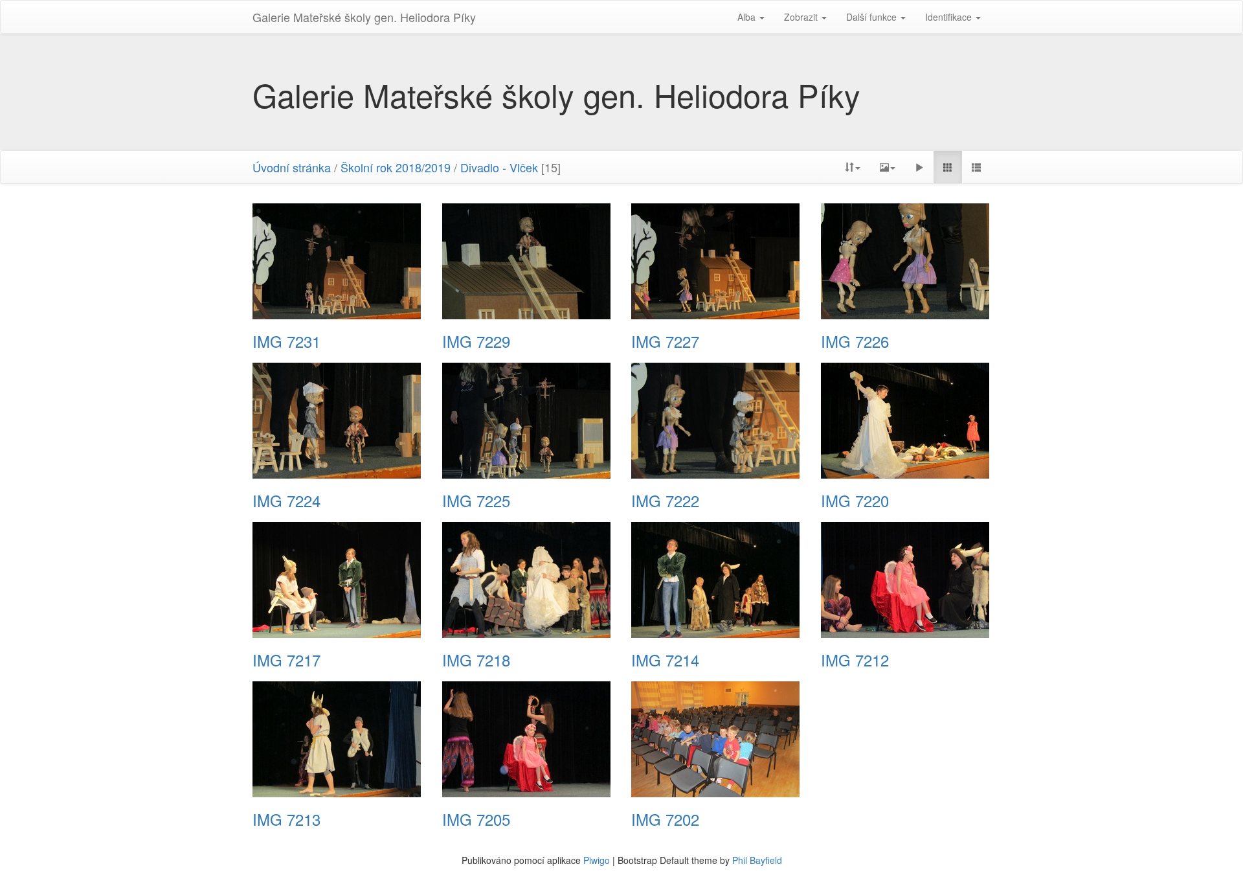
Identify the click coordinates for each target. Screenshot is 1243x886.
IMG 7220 (855, 500)
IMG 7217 (286, 660)
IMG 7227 (665, 341)
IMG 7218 (476, 660)
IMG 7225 (476, 500)
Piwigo (596, 860)
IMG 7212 (855, 660)
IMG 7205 (476, 819)
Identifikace (949, 16)
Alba (747, 16)
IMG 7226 (855, 341)
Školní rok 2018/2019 (396, 167)
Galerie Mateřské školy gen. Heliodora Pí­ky (364, 16)
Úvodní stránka (291, 167)
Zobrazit (802, 16)
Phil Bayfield (757, 860)
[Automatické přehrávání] (919, 167)
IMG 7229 (476, 341)
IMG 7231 (286, 341)
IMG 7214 (665, 660)
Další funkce (872, 16)
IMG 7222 (665, 500)
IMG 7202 (665, 819)
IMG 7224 (286, 500)
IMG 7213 (286, 819)
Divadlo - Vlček (499, 167)
